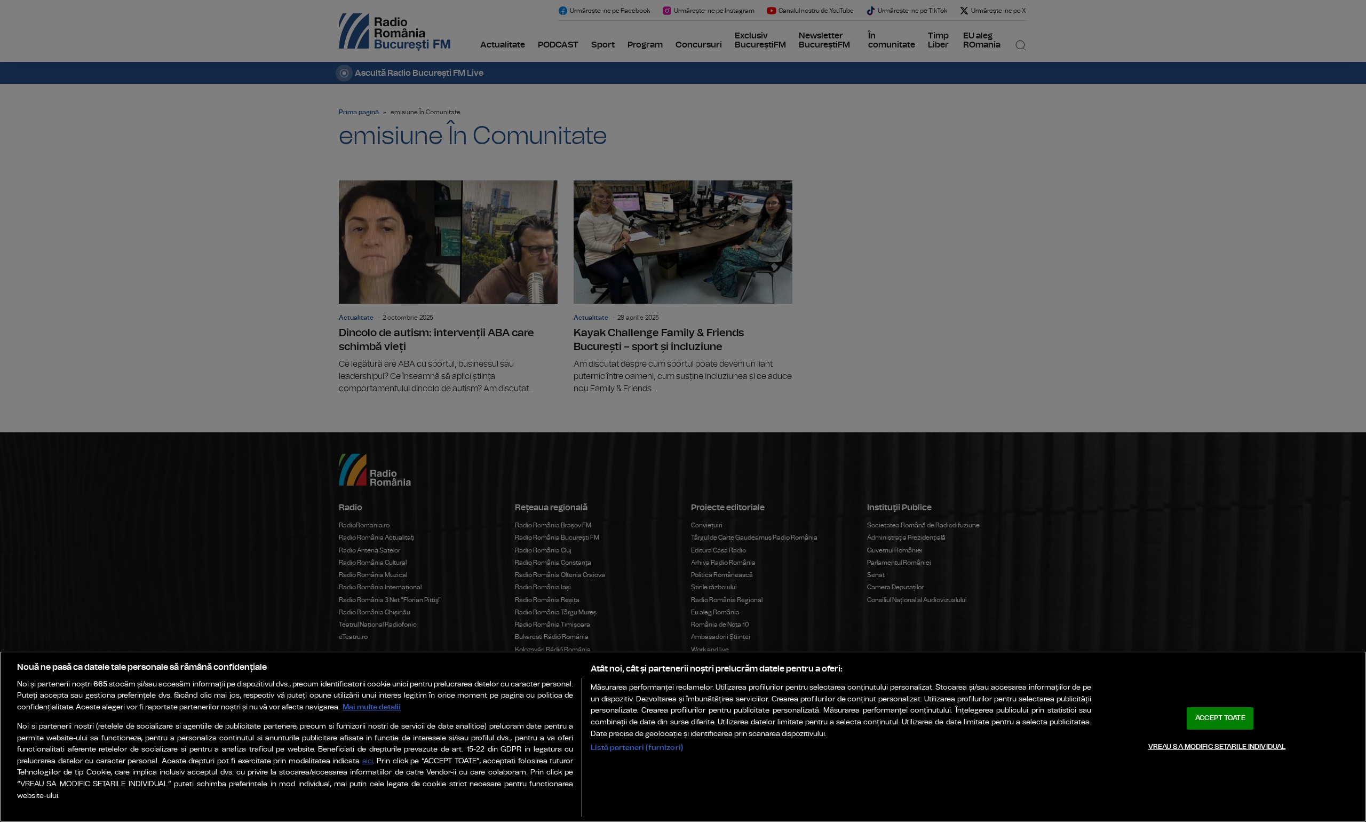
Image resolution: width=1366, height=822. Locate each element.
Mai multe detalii (372, 707)
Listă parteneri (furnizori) (637, 748)
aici (367, 761)
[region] (683, 736)
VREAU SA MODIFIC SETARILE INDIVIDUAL (1217, 746)
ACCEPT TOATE (1220, 718)
